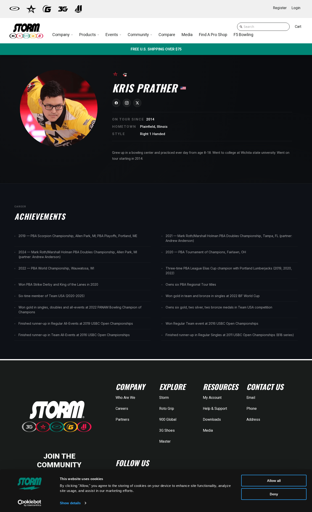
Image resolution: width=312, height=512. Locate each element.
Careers (122, 408)
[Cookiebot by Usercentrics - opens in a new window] (30, 503)
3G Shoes (167, 430)
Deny (274, 494)
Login (295, 8)
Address (253, 419)
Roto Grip (166, 408)
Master (165, 441)
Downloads (212, 419)
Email (250, 397)
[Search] (241, 27)
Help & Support (215, 408)
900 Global (167, 419)
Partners (122, 419)
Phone (251, 408)
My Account (212, 397)
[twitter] (137, 103)
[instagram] (127, 103)
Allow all (274, 481)
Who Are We (125, 397)
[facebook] (116, 103)
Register (280, 8)
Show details (70, 503)
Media (208, 430)
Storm (164, 397)
